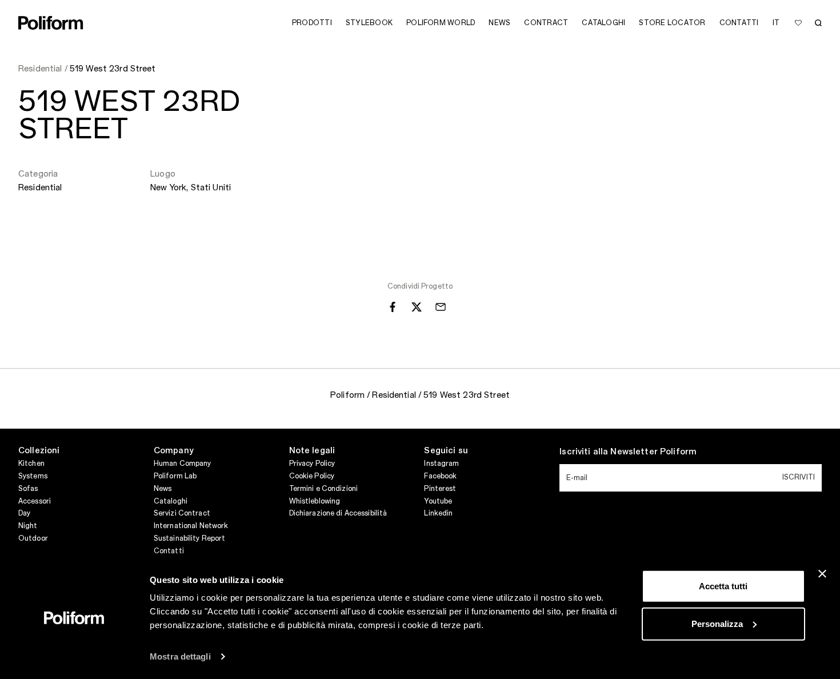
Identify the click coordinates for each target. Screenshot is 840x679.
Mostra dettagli (180, 656)
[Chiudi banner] (822, 574)
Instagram (441, 463)
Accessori (34, 501)
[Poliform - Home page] (50, 23)
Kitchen (31, 463)
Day (24, 513)
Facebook (440, 476)
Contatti (169, 551)
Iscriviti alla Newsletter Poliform (628, 452)
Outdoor (33, 538)
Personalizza (717, 623)
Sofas (28, 488)
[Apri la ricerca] (818, 22)
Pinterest (440, 488)
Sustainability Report (190, 538)
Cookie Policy (312, 476)
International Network (191, 525)
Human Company (182, 463)
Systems (32, 476)
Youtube (438, 501)
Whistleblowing (315, 501)
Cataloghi (170, 501)
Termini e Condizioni (323, 488)
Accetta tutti (723, 586)
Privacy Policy (312, 463)
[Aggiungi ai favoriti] (798, 22)
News (162, 488)
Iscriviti (798, 477)
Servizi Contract (182, 513)
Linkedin (438, 513)
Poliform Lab (175, 476)
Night (28, 525)
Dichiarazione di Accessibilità (338, 513)
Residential (40, 188)
